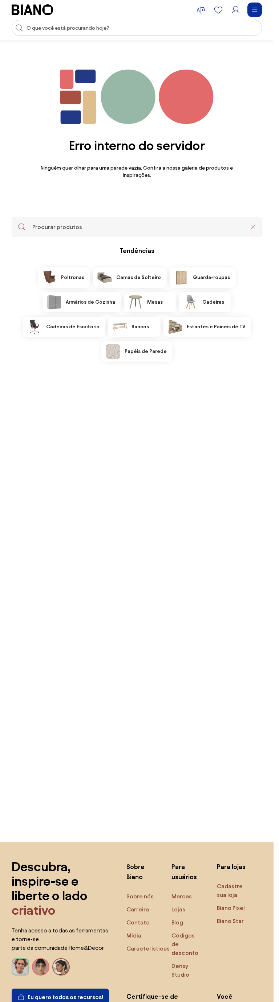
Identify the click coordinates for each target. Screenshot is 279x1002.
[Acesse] (236, 10)
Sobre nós (140, 896)
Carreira (137, 909)
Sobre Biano (135, 871)
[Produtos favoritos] (218, 10)
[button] (253, 227)
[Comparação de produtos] (201, 10)
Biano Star (230, 921)
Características (148, 948)
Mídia (133, 935)
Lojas (178, 909)
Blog (177, 922)
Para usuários (184, 871)
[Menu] (254, 10)
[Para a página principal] (32, 10)
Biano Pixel (231, 908)
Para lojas (231, 866)
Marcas (181, 896)
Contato (138, 922)
